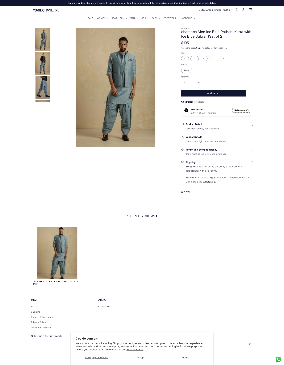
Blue (186, 70)
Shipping (200, 48)
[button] (102, 18)
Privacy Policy (134, 349)
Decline (185, 357)
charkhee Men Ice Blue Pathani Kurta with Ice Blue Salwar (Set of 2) (55, 281)
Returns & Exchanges (42, 317)
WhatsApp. (209, 181)
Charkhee (186, 28)
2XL (226, 59)
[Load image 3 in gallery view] (42, 87)
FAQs (34, 306)
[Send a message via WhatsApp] (278, 359)
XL (213, 58)
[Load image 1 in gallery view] (42, 39)
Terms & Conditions (41, 327)
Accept (140, 357)
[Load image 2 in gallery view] (42, 63)
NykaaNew (239, 110)
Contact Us (104, 306)
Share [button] (187, 191)
